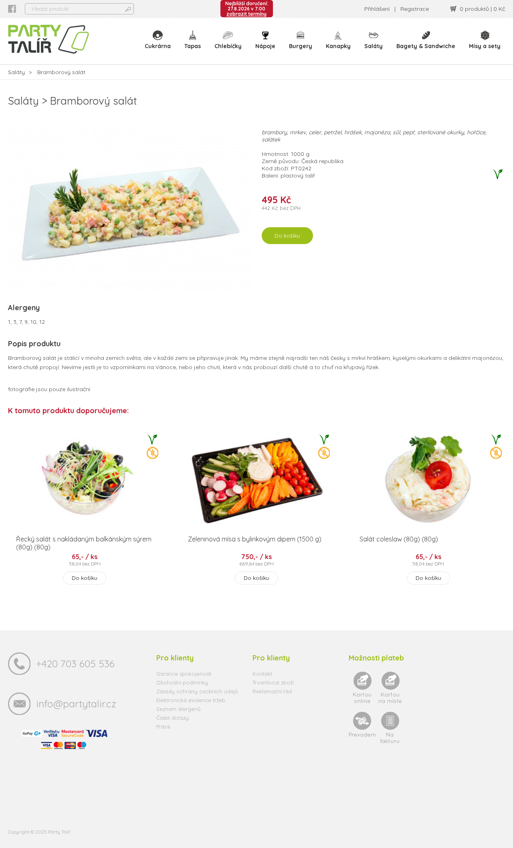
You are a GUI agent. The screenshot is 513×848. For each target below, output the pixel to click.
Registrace (414, 8)
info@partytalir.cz (76, 703)
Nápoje (265, 46)
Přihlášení (377, 8)
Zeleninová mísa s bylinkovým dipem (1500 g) (254, 539)
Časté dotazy (172, 718)
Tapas (192, 46)
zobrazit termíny (246, 14)
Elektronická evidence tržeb (190, 700)
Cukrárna (158, 46)
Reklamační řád (272, 691)
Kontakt (262, 673)
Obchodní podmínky (182, 682)
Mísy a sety (485, 46)
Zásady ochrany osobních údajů (197, 691)
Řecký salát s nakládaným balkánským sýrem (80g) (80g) (83, 543)
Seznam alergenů (178, 709)
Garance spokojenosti (184, 673)
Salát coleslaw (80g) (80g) (399, 539)
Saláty (373, 46)
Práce (163, 726)
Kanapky (338, 46)
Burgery (300, 46)
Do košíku (287, 235)
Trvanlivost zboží (273, 682)
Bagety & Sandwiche (425, 46)
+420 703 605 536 (75, 663)
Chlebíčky (228, 46)
